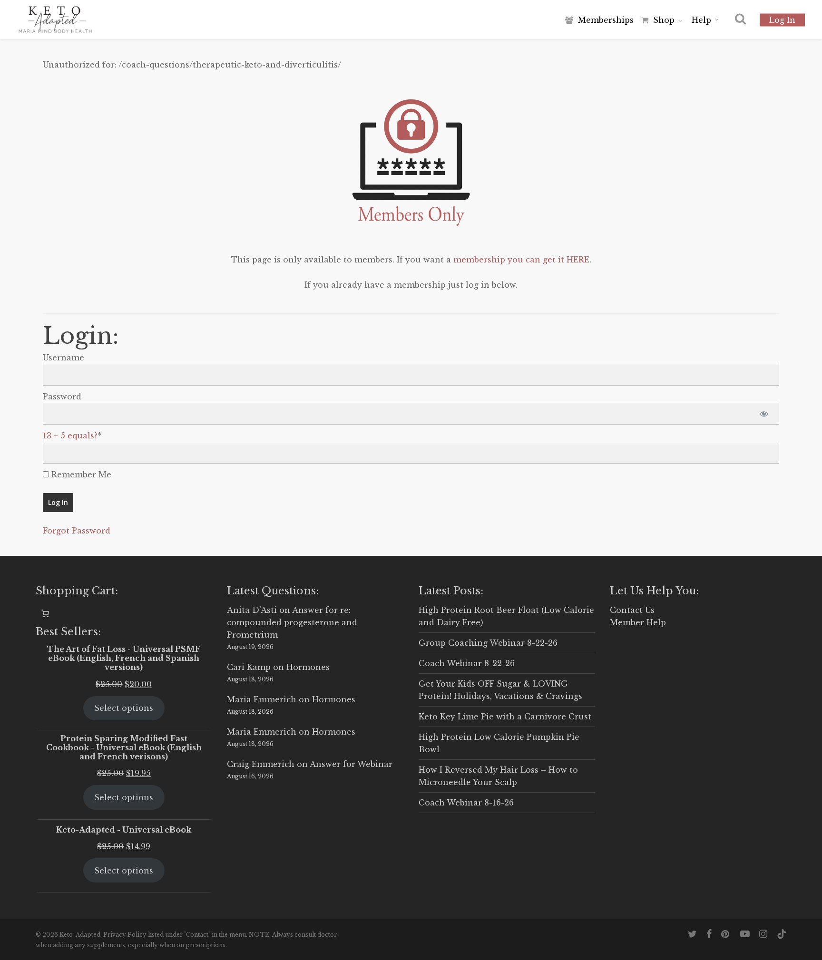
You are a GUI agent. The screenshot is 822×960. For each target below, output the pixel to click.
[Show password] (763, 414)
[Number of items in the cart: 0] (45, 613)
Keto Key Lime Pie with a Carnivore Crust (505, 716)
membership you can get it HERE (521, 259)
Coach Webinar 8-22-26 (467, 663)
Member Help (638, 622)
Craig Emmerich (260, 764)
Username (63, 357)
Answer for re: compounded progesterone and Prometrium (292, 622)
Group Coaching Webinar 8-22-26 (488, 643)
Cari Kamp (249, 667)
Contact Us (632, 610)
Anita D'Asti (252, 610)
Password (62, 396)
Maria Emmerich (261, 699)
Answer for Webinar (351, 764)
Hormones (308, 667)
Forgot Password (76, 530)
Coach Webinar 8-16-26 (466, 802)
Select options (123, 708)
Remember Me (80, 474)
